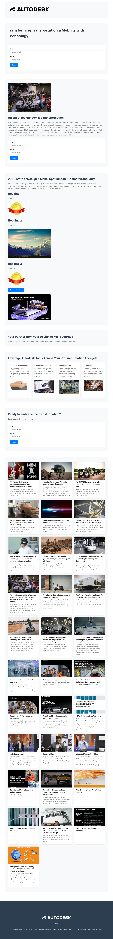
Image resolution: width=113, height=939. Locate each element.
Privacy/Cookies (17, 929)
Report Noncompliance (60, 929)
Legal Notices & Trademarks (43, 929)
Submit (14, 65)
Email (11, 49)
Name (12, 56)
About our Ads (28, 929)
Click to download (16, 290)
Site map (71, 929)
